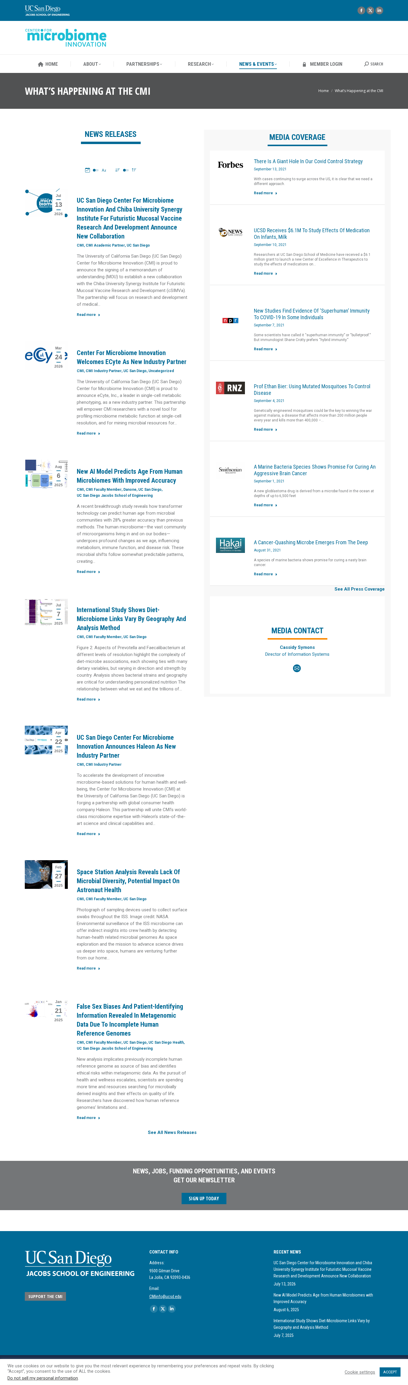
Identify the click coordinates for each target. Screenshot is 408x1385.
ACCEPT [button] (390, 1372)
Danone (129, 489)
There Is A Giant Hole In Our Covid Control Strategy (308, 161)
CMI (80, 245)
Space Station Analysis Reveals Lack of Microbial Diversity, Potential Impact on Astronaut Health (128, 881)
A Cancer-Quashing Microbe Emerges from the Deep (311, 542)
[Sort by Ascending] (134, 170)
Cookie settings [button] (360, 1372)
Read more (86, 315)
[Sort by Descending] (117, 170)
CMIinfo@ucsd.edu (165, 1296)
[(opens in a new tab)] (230, 165)
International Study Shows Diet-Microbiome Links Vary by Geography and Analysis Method (131, 619)
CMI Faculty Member (104, 489)
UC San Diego (138, 245)
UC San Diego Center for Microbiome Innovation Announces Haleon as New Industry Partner (126, 746)
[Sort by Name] (104, 170)
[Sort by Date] (87, 170)
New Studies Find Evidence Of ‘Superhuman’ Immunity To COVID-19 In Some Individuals (312, 314)
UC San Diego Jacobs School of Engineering (115, 495)
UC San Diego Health (166, 1042)
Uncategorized (161, 371)
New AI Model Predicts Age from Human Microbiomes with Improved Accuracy (323, 1298)
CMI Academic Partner (105, 245)
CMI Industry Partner (104, 371)
